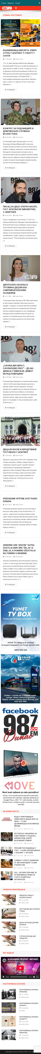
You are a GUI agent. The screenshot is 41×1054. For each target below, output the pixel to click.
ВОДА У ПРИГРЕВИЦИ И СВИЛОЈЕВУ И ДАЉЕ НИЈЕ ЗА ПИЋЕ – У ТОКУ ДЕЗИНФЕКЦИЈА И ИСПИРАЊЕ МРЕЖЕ (26, 821)
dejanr (23, 1010)
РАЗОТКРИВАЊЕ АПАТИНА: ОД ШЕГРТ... (29, 1018)
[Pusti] (4, 977)
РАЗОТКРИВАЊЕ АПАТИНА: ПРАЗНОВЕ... (29, 991)
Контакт (17, 3)
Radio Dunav (19, 59)
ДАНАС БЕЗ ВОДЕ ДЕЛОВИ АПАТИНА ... (28, 924)
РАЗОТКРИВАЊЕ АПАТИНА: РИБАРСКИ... (29, 1032)
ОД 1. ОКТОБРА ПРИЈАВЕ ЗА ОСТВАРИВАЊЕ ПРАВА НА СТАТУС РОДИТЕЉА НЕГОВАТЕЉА (25, 876)
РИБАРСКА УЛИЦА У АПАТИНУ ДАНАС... (26, 896)
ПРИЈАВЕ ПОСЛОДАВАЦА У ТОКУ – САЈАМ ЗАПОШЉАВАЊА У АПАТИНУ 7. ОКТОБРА (27, 850)
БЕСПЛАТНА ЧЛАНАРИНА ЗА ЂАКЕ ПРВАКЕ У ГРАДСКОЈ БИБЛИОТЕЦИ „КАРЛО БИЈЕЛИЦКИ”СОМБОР (25, 837)
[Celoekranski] (37, 977)
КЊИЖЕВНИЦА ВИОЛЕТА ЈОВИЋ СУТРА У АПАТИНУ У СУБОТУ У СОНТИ (20, 53)
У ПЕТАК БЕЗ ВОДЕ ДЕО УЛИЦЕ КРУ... (27, 937)
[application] (20, 968)
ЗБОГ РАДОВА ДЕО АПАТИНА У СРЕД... (29, 910)
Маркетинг (10, 3)
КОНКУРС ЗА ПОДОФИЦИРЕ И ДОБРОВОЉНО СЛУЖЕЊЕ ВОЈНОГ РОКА (18, 131)
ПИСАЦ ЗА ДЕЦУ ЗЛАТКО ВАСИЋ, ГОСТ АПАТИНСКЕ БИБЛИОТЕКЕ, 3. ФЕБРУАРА (20, 209)
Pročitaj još (11, 89)
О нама (3, 3)
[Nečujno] (34, 977)
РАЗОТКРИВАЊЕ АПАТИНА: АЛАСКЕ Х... (29, 1004)
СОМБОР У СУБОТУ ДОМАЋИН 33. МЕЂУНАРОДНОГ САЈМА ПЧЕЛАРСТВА (26, 862)
